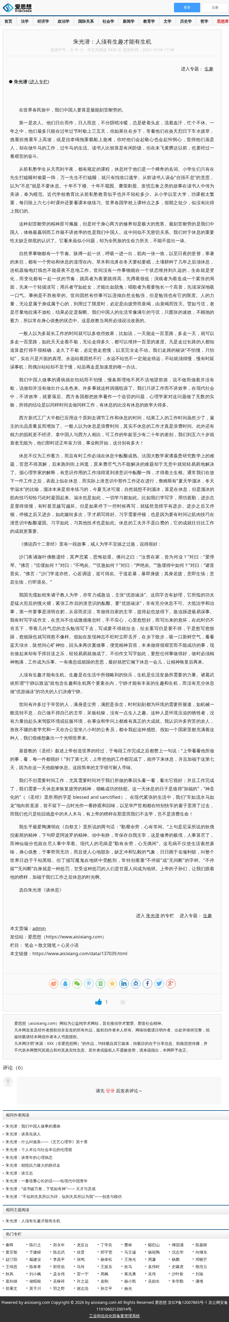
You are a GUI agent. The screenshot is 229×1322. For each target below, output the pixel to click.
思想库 (223, 21)
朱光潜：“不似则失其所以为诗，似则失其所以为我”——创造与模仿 (64, 1196)
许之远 (83, 1281)
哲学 (204, 21)
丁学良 (106, 1244)
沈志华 (177, 1252)
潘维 (199, 1281)
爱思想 (19, 8)
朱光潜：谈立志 (19, 1173)
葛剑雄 (11, 1281)
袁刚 (104, 1281)
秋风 (9, 1273)
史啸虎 (177, 1266)
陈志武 (59, 1252)
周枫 (104, 1273)
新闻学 (129, 21)
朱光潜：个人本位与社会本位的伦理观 (39, 1149)
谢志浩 (83, 1288)
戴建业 (35, 1259)
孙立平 (106, 1288)
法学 (25, 21)
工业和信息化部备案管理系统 (114, 1315)
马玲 (81, 1266)
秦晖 (9, 1244)
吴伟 (152, 1273)
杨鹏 (176, 1259)
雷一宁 (83, 1273)
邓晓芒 (201, 1259)
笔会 (29, 945)
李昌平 (59, 1259)
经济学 (43, 21)
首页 (8, 21)
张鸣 (81, 1259)
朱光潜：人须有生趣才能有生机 (33, 1220)
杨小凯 (130, 1281)
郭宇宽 (106, 1252)
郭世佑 (59, 1266)
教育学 (149, 21)
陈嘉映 (201, 1244)
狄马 (128, 1266)
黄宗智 (11, 1252)
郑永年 (59, 1244)
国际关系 (86, 21)
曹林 (128, 1244)
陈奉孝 (35, 1266)
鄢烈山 (154, 1244)
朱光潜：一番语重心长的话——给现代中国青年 (47, 1180)
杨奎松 (106, 1259)
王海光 (130, 1259)
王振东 (106, 1266)
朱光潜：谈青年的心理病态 (29, 1157)
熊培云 (201, 1266)
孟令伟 (59, 1273)
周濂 (152, 1259)
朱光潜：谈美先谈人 (23, 1133)
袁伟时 (154, 1266)
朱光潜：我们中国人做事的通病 (33, 1126)
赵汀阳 (11, 1259)
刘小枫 (35, 1273)
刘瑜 (199, 1273)
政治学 (64, 21)
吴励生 (154, 1281)
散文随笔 (47, 945)
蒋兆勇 (130, 1273)
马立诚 (130, 1252)
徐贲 (81, 1252)
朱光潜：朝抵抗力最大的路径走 (33, 1165)
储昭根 (35, 1281)
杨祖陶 (154, 1252)
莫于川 (35, 1288)
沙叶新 (177, 1273)
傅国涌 (177, 1244)
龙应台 (83, 1244)
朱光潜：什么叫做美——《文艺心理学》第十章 (47, 1141)
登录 (110, 1091)
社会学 (108, 21)
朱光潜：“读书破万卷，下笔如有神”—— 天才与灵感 (51, 1188)
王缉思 (11, 1266)
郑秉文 (11, 1288)
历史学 (186, 21)
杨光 (128, 1288)
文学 (167, 21)
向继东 (201, 1252)
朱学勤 (177, 1281)
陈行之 (35, 1244)
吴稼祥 (59, 1281)
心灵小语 (70, 945)
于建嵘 (35, 1252)
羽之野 (59, 1288)
